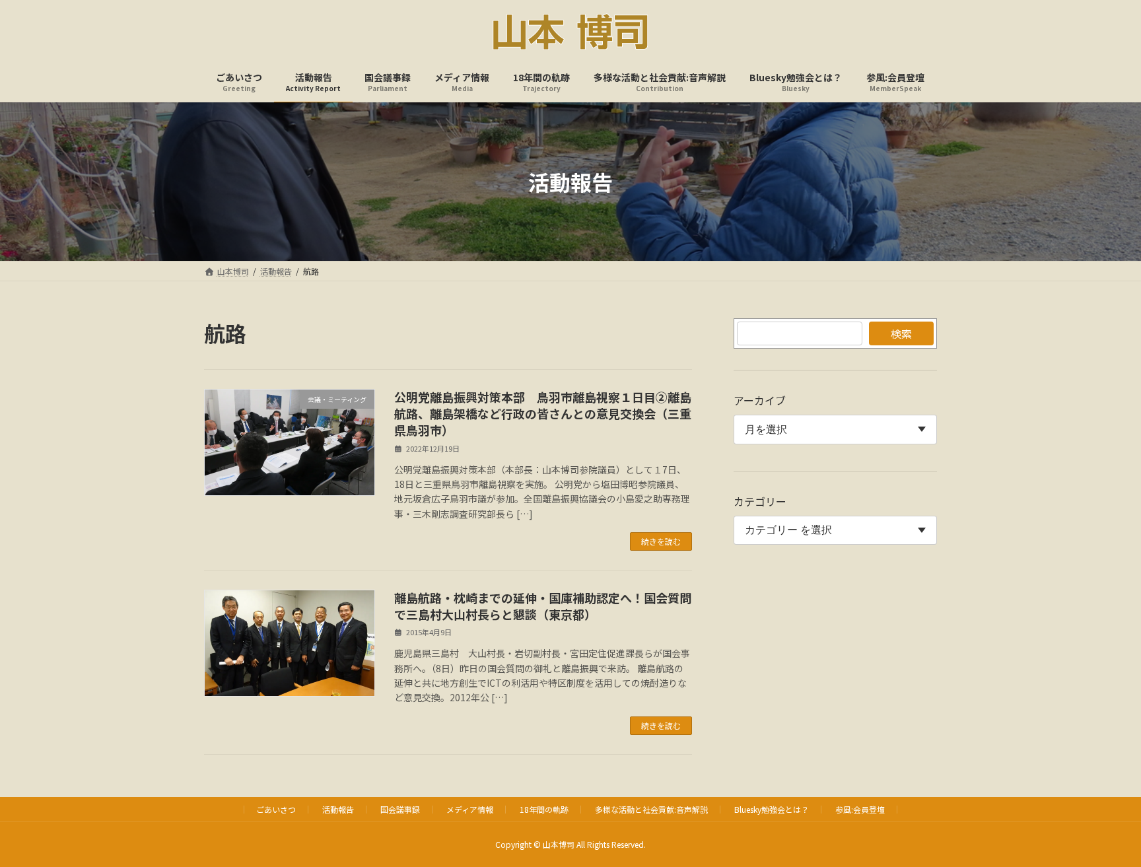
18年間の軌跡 (544, 809)
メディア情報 (469, 809)
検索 (901, 333)
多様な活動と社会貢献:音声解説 (651, 809)
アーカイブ (760, 400)
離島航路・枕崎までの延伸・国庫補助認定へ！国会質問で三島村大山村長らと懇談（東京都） (542, 606)
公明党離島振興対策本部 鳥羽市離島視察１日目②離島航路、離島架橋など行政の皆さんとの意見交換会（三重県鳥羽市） (542, 413)
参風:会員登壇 (860, 809)
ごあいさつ (276, 809)
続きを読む (661, 541)
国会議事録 (400, 809)
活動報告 (338, 809)
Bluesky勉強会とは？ (771, 809)
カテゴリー (760, 501)
